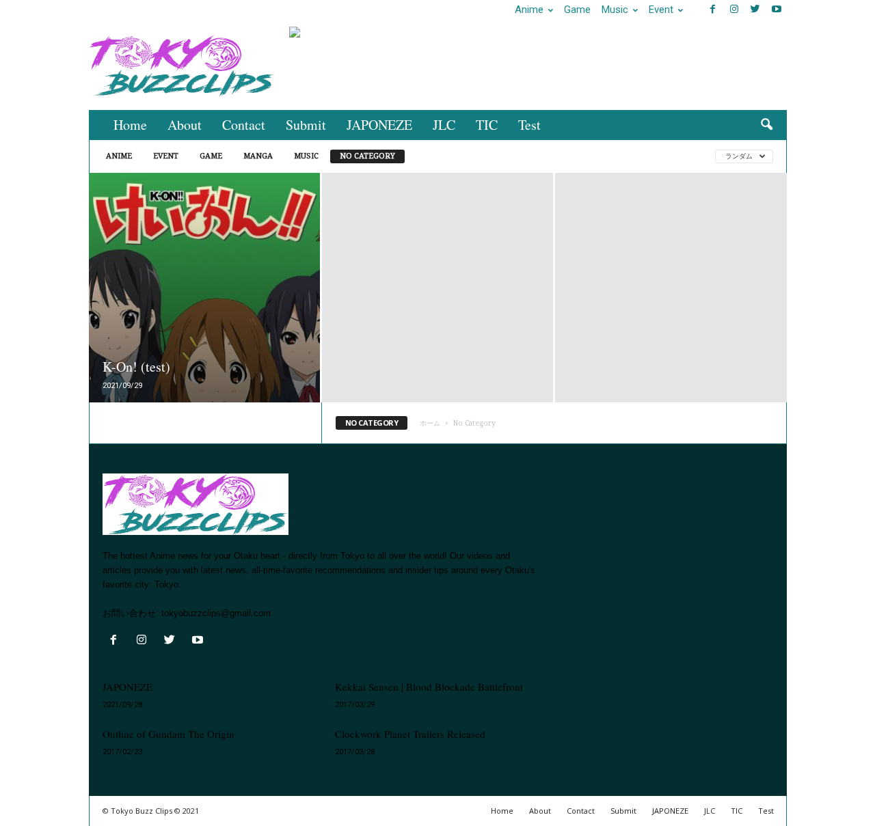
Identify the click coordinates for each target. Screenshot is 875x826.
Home (130, 124)
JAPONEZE (379, 124)
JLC (444, 124)
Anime (529, 9)
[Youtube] (776, 10)
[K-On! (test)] (204, 308)
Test (529, 124)
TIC (487, 124)
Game (577, 9)
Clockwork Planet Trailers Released (410, 734)
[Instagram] (734, 10)
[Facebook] (713, 10)
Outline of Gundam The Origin (168, 734)
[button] (766, 125)
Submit (306, 124)
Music (615, 9)
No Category (367, 156)
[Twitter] (755, 10)
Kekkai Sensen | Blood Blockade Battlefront (429, 686)
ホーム (430, 423)
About (184, 124)
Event (661, 9)
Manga (258, 156)
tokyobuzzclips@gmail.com (216, 613)
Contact (243, 124)
